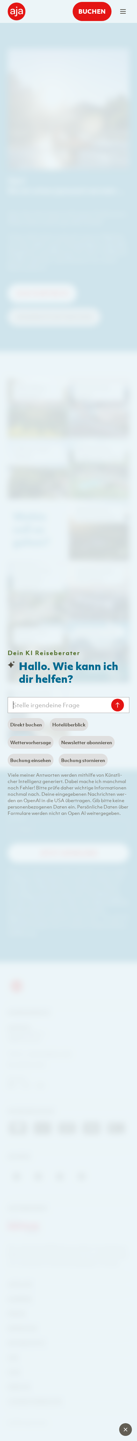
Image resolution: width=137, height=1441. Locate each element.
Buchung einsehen (30, 760)
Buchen (92, 11)
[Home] (16, 11)
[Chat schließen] (125, 1429)
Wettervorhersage (30, 742)
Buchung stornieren (83, 760)
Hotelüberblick (69, 724)
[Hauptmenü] (123, 11)
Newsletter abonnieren (86, 742)
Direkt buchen (26, 724)
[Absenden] (117, 705)
